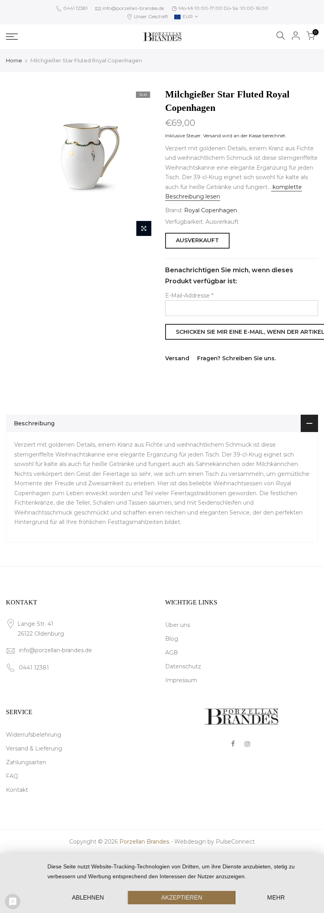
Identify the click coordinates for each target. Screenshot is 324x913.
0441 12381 (75, 8)
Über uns (177, 625)
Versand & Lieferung (34, 748)
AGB (171, 652)
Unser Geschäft (150, 16)
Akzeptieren (181, 897)
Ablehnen (88, 897)
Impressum (181, 680)
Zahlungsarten (26, 762)
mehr (276, 897)
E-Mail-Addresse (189, 295)
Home (14, 60)
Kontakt (17, 789)
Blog (171, 638)
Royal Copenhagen (210, 210)
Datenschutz (183, 666)
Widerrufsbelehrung (33, 734)
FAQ (12, 776)
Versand (212, 135)
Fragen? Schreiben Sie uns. (236, 358)
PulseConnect (235, 841)
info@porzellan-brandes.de (133, 8)
